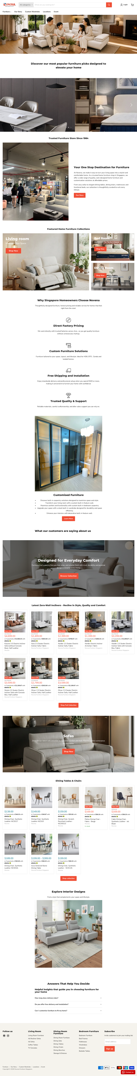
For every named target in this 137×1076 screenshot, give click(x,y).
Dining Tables (58, 1044)
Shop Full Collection (68, 705)
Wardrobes (83, 1045)
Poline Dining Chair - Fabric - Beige (93, 820)
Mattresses (83, 1042)
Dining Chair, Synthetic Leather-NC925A (13, 867)
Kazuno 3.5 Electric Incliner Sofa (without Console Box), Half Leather (14, 645)
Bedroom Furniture (85, 1035)
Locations (47, 12)
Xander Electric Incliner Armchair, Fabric (93, 644)
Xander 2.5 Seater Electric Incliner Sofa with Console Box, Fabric (122, 645)
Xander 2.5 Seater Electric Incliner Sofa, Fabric (68, 644)
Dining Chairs (58, 1047)
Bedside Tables (84, 1051)
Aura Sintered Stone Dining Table (39, 867)
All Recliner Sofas (34, 1038)
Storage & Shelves (60, 1053)
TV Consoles (32, 1048)
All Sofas (31, 1042)
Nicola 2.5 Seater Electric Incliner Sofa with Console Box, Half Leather (14, 692)
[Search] (109, 4)
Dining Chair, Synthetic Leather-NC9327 (13, 820)
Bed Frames (83, 1038)
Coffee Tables (33, 1045)
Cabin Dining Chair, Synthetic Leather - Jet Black (120, 821)
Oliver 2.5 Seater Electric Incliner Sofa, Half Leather (41, 691)
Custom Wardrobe (32, 12)
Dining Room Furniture (62, 1038)
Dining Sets (58, 1041)
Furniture (6, 12)
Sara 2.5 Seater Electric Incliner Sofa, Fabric (40, 644)
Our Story (18, 12)
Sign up (109, 1048)
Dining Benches (59, 1050)
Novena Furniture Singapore (40, 648)
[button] (124, 5)
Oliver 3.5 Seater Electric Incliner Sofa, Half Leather (68, 691)
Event (56, 12)
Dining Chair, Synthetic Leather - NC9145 (67, 867)
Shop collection (68, 878)
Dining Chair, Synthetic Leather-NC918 (40, 820)
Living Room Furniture (36, 1035)
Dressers (82, 1048)
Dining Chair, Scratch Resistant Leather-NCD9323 (66, 821)
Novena (6, 650)
